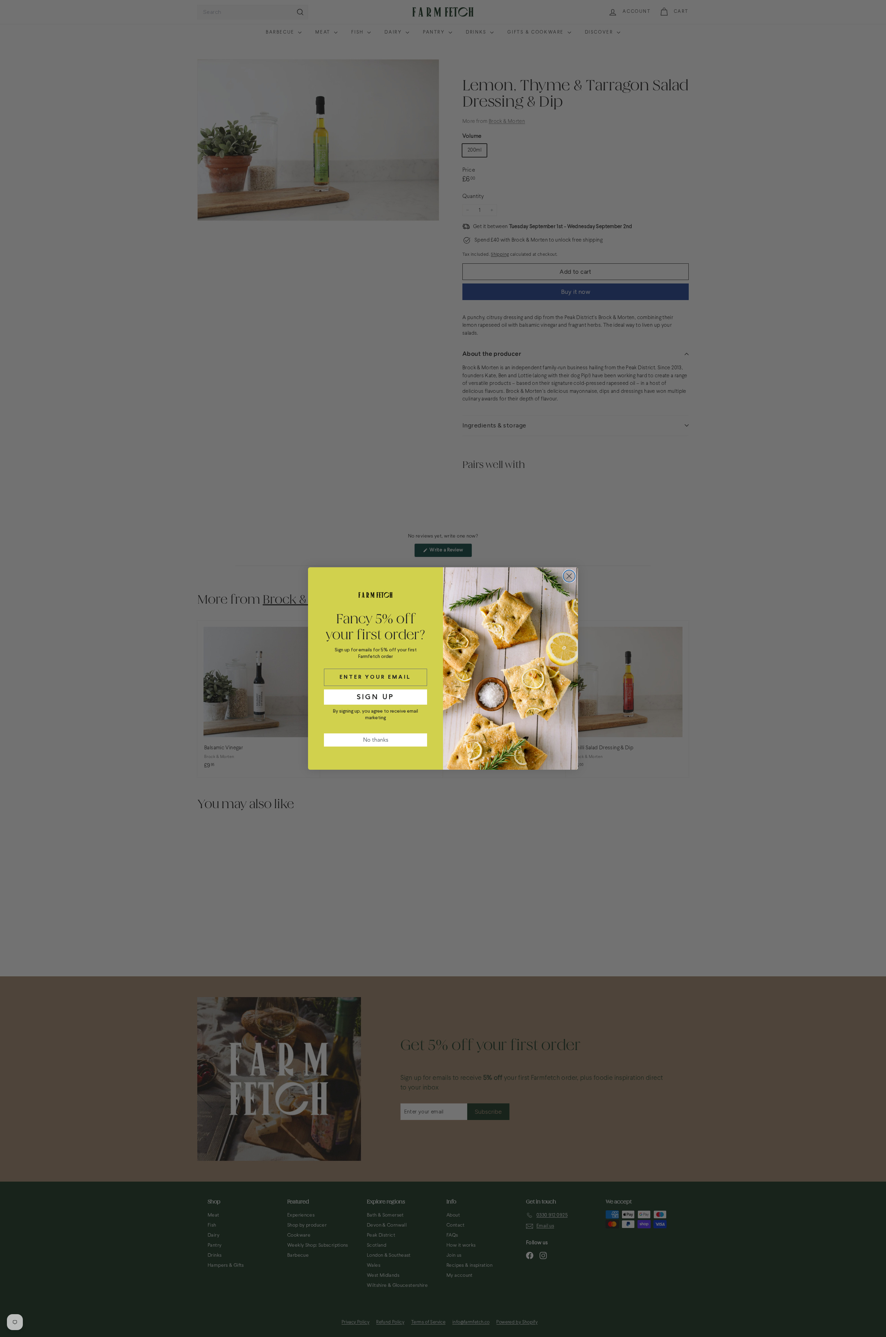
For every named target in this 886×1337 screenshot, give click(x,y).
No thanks (375, 740)
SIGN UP (375, 697)
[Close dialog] (569, 576)
